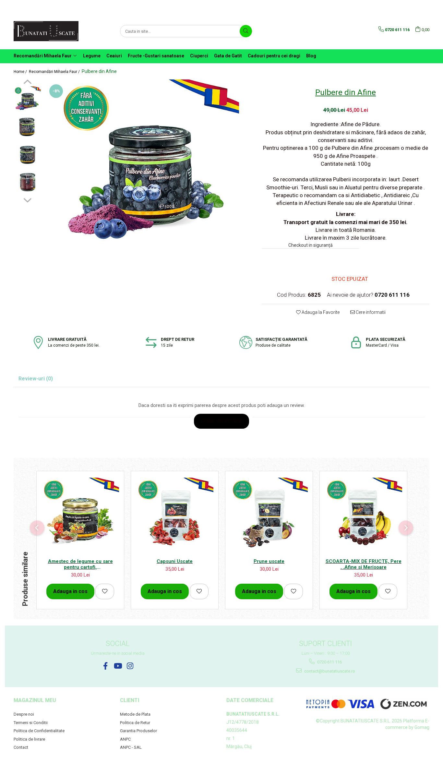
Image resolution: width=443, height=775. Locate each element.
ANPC (125, 739)
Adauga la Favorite (320, 312)
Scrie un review (221, 421)
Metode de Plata (135, 714)
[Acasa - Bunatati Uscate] (46, 31)
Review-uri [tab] (35, 379)
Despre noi (24, 714)
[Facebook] (105, 666)
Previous (27, 82)
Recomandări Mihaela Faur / (55, 71)
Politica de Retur (135, 722)
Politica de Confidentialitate (39, 730)
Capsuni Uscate (175, 561)
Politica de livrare (29, 739)
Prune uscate (269, 561)
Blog (311, 55)
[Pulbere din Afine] (148, 170)
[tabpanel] (148, 170)
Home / (21, 71)
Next (27, 199)
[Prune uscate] (269, 516)
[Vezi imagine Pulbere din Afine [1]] (27, 127)
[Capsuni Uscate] (174, 516)
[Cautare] (246, 31)
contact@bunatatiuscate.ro (329, 671)
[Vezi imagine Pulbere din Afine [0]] (27, 99)
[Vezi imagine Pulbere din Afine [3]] (27, 182)
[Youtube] (117, 666)
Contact (21, 747)
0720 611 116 (329, 662)
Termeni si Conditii (31, 722)
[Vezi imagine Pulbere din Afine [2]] (27, 154)
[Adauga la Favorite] (104, 591)
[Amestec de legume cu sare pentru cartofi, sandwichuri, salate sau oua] (80, 516)
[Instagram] (130, 666)
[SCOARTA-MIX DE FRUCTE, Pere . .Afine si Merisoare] (363, 516)
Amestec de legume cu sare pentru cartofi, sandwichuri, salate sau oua (80, 564)
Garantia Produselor (138, 730)
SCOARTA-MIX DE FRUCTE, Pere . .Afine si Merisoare (363, 564)
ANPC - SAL (131, 747)
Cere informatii (370, 312)
